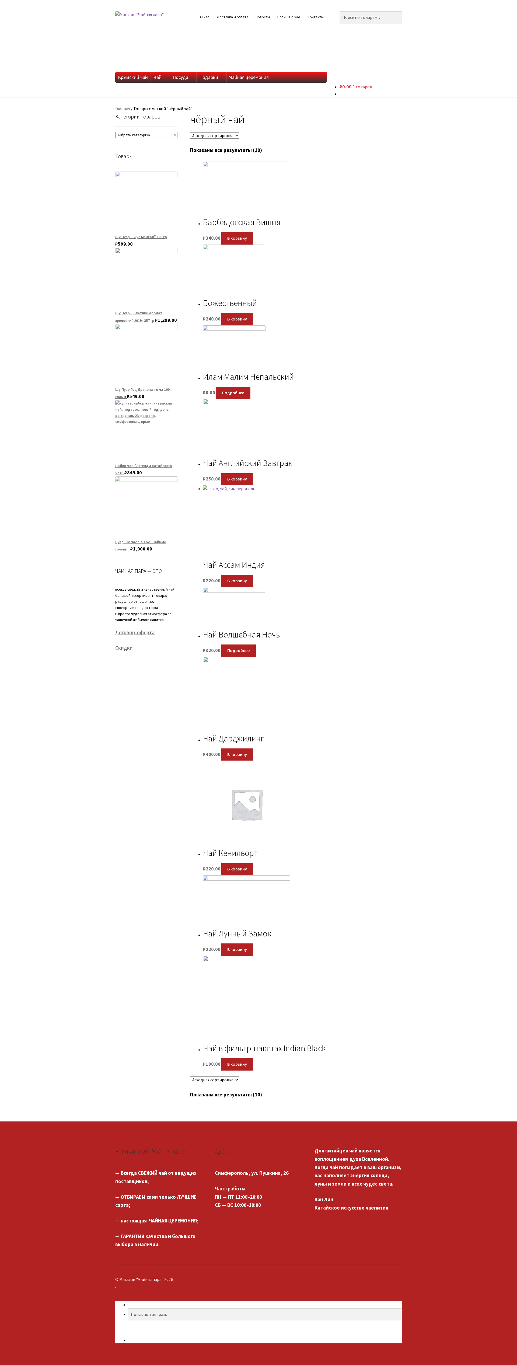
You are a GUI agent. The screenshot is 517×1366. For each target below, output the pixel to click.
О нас (204, 17)
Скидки (124, 647)
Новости (263, 17)
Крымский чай (133, 77)
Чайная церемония (249, 77)
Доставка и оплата (232, 17)
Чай (157, 77)
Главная (122, 108)
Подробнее (233, 392)
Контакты (316, 17)
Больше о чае (288, 17)
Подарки (208, 77)
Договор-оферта (135, 632)
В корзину (237, 238)
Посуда (180, 77)
